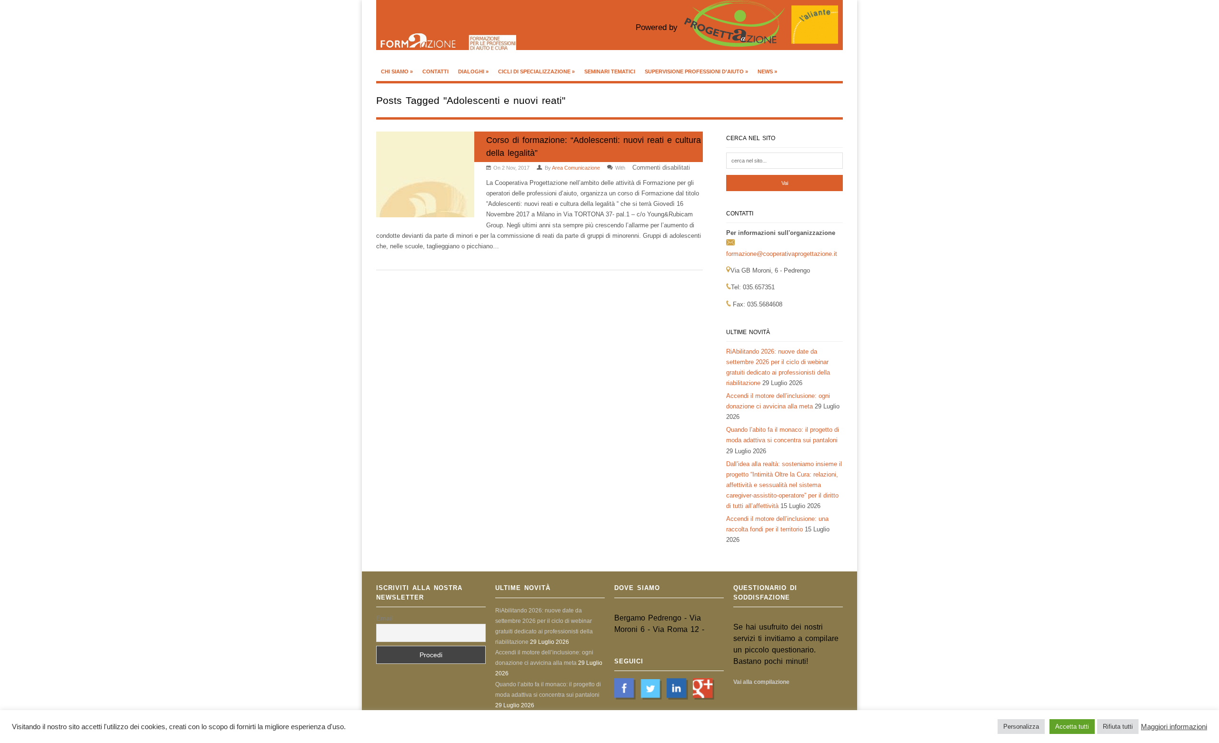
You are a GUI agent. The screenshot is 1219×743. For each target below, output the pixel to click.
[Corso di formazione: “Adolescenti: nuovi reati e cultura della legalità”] (425, 176)
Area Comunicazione (576, 168)
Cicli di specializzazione (536, 71)
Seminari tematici (609, 71)
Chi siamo (397, 71)
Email (384, 618)
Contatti (435, 71)
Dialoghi (473, 71)
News (767, 71)
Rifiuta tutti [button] (1118, 726)
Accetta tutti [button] (1072, 726)
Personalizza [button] (1021, 726)
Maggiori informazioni (1174, 727)
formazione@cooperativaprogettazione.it (781, 253)
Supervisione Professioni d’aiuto (696, 71)
